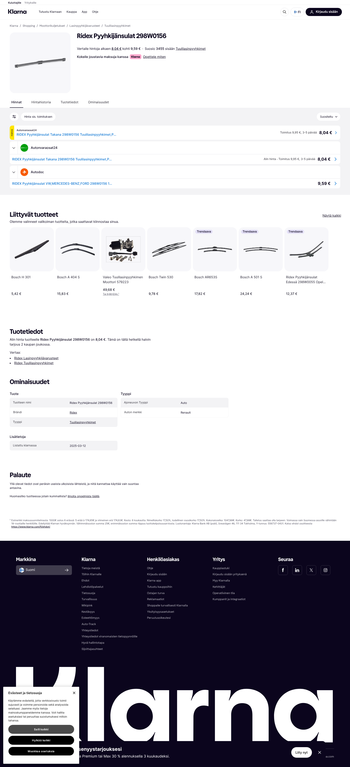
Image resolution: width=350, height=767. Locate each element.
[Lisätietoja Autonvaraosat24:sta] (14, 148)
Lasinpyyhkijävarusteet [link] (84, 26)
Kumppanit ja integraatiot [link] (229, 599)
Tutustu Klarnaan (50, 12)
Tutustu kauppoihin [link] (159, 587)
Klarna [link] (14, 26)
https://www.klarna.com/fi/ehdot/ (30, 526)
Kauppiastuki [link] (221, 568)
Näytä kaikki (331, 215)
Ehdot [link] (85, 580)
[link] (283, 570)
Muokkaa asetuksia (41, 751)
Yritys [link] (219, 559)
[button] (297, 11)
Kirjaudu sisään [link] (157, 574)
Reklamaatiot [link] (155, 599)
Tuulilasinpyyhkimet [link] (117, 26)
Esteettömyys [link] (90, 618)
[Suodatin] (14, 117)
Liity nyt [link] (302, 752)
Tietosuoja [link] (88, 593)
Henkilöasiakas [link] (163, 559)
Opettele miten (154, 57)
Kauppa (71, 12)
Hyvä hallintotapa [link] (93, 642)
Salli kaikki (41, 729)
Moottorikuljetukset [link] (52, 26)
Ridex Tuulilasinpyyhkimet (33, 363)
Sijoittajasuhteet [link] (92, 649)
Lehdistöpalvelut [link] (92, 587)
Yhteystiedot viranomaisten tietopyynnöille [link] (110, 636)
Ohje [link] (150, 568)
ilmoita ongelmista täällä (83, 496)
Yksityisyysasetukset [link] (160, 611)
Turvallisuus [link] (89, 599)
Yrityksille (30, 2)
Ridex (73, 412)
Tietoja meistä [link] (91, 568)
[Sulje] (74, 692)
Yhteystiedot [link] (90, 630)
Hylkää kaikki (41, 740)
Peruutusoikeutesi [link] (159, 618)
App (84, 12)
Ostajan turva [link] (155, 593)
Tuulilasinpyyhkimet (191, 49)
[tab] (16, 102)
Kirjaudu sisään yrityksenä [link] (230, 574)
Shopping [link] (29, 26)
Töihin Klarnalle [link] (91, 574)
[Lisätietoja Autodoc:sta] (14, 172)
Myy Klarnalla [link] (221, 580)
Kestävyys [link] (88, 611)
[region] (41, 725)
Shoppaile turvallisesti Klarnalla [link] (167, 605)
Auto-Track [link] (89, 624)
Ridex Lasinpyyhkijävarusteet (36, 358)
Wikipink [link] (87, 605)
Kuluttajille (14, 2)
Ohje (95, 12)
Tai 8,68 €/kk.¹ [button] (111, 293)
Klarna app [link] (154, 580)
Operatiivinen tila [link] (224, 593)
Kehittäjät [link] (219, 587)
